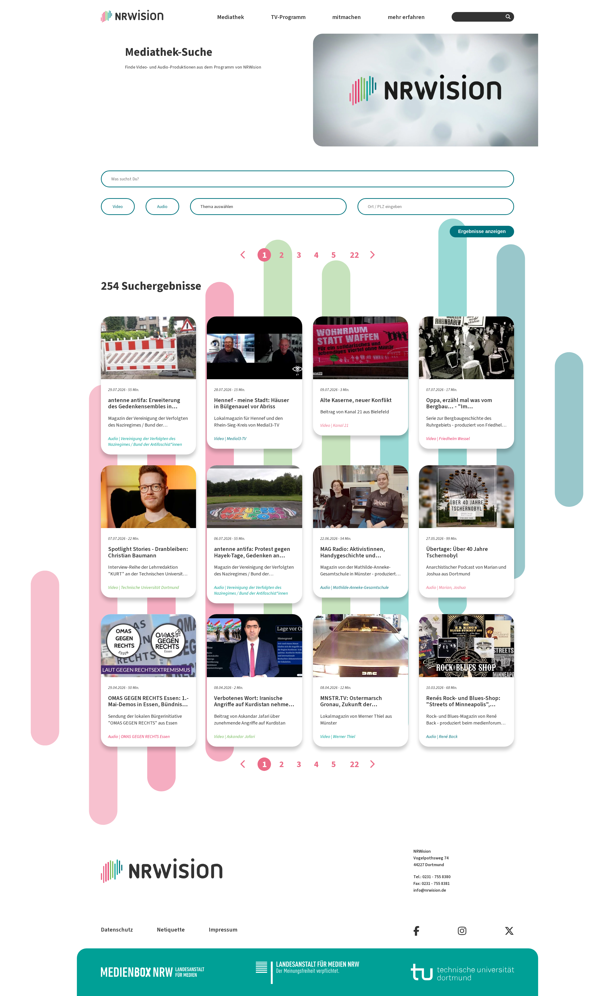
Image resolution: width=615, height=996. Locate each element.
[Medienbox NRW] (152, 972)
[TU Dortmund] (462, 972)
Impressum (223, 929)
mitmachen (346, 17)
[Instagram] (462, 931)
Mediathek (230, 17)
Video (118, 206)
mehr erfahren (406, 17)
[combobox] (483, 17)
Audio (162, 206)
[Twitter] (509, 931)
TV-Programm (288, 17)
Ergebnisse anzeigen (482, 231)
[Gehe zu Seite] (372, 255)
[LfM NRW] (307, 972)
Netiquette (171, 929)
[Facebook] (416, 931)
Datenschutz (117, 929)
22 (354, 255)
